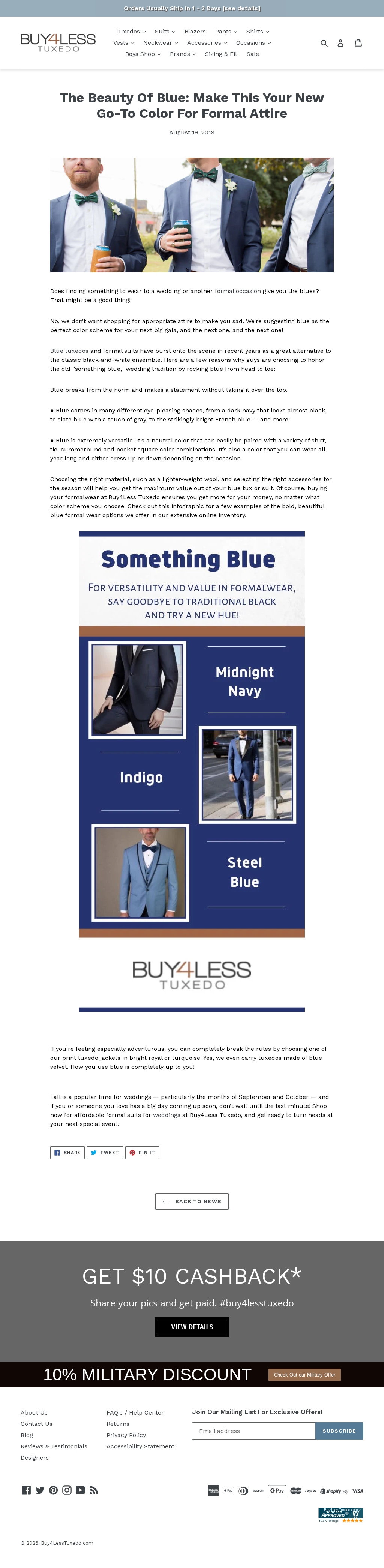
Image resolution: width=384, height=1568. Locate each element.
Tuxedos (128, 31)
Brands (181, 53)
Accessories (205, 42)
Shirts (255, 31)
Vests (121, 42)
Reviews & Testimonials (54, 1446)
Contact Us (36, 1423)
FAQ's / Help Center (135, 1412)
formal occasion (238, 291)
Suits (163, 31)
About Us (34, 1412)
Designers (35, 1457)
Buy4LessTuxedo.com (67, 1543)
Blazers (195, 31)
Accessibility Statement (140, 1446)
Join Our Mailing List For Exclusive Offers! (257, 1412)
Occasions (251, 42)
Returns (117, 1423)
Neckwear (158, 42)
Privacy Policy (126, 1435)
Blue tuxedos (69, 350)
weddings (166, 1114)
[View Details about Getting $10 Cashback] (192, 1334)
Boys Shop (141, 53)
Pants (224, 31)
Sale (253, 53)
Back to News (198, 1201)
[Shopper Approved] (340, 1520)
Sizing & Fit (221, 53)
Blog (27, 1435)
